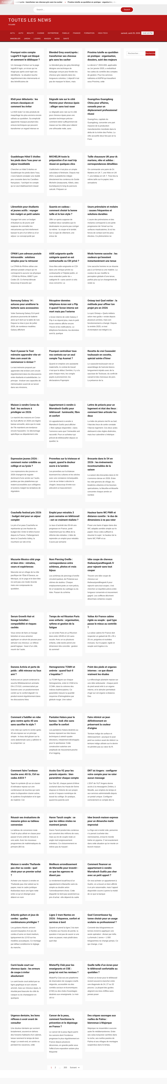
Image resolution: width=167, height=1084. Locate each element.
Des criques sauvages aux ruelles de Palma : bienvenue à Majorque (102, 1019)
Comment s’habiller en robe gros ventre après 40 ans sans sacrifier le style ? (26, 720)
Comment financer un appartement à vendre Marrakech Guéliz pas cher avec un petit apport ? (102, 870)
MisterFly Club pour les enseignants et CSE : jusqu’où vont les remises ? (63, 968)
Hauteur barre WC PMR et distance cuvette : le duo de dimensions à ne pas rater (102, 516)
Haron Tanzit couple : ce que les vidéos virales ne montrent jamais (62, 821)
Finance (76, 33)
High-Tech (103, 33)
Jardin (27, 39)
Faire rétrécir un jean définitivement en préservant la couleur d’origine (99, 722)
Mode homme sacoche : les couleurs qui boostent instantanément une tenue (102, 257)
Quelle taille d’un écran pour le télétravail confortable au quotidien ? (103, 968)
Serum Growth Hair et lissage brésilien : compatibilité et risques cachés (23, 622)
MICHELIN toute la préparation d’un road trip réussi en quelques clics (63, 160)
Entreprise (53, 33)
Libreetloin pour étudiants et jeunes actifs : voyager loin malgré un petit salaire (25, 210)
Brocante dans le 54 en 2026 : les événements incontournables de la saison (100, 464)
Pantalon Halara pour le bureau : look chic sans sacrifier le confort (62, 720)
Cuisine (40, 33)
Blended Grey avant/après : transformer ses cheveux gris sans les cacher (64, 56)
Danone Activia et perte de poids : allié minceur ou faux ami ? (26, 670)
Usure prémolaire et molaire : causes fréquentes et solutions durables (103, 210)
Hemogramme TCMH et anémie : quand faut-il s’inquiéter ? (62, 670)
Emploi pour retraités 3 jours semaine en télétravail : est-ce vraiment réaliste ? (64, 516)
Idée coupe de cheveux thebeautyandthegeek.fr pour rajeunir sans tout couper (101, 565)
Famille (65, 33)
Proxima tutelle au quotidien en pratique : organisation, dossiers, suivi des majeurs (83, 2)
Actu (12, 33)
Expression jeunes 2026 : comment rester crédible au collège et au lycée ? (26, 462)
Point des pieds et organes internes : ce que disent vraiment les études (102, 670)
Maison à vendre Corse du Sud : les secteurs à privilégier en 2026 (25, 408)
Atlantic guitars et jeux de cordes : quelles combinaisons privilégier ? (25, 918)
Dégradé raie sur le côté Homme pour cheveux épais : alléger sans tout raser (64, 102)
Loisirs (37, 39)
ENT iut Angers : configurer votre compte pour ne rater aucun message (102, 774)
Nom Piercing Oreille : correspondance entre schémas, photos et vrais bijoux (62, 565)
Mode (57, 39)
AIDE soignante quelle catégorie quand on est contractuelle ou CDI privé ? (64, 257)
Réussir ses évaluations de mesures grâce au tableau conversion (25, 821)
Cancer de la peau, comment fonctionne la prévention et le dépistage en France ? (63, 1021)
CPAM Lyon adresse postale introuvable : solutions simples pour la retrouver (26, 257)
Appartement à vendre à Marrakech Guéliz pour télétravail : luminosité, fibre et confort (64, 410)
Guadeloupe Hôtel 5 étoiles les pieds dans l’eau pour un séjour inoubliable (26, 160)
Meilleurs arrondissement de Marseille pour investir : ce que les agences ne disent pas (63, 870)
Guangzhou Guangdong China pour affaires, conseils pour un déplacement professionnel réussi (102, 106)
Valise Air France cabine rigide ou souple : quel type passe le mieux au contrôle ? (102, 622)
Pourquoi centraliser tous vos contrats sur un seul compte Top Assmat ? (63, 354)
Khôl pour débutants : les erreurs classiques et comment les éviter (24, 102)
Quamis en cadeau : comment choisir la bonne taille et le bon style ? (63, 210)
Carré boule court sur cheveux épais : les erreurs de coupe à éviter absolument (25, 970)
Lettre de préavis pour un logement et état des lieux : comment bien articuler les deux (102, 410)
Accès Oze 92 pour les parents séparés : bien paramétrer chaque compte (64, 774)
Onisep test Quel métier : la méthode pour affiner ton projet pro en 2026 (102, 304)
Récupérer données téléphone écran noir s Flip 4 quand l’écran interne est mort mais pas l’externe (63, 306)
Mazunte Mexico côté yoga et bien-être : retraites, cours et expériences (25, 563)
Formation (89, 33)
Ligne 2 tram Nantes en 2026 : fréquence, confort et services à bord (64, 918)
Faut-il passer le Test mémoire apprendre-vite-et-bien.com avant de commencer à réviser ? (26, 356)
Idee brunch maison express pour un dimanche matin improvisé (103, 821)
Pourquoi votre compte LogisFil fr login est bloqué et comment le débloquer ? (25, 56)
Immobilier (15, 39)
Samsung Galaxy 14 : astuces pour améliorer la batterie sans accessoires (25, 304)
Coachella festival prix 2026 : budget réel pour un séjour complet (26, 516)
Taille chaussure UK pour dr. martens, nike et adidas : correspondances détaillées (103, 160)
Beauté (30, 33)
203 (65, 1067)
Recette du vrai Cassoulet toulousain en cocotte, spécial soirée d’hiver (102, 354)
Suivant (73, 1067)
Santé (66, 39)
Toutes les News (29, 20)
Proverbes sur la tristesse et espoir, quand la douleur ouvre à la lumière (64, 462)
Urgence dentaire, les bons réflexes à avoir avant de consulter (25, 1019)
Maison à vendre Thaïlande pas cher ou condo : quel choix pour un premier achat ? (26, 870)
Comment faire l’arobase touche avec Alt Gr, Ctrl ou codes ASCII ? (25, 774)
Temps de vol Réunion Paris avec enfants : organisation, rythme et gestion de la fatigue (64, 622)
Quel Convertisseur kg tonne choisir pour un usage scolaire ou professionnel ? (103, 918)
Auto (20, 33)
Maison (47, 39)
